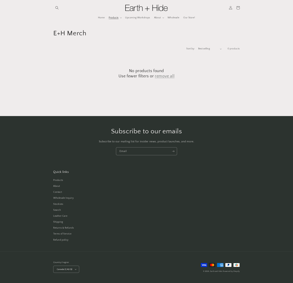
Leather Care (60, 216)
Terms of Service (62, 233)
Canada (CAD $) (64, 269)
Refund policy (61, 240)
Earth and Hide (216, 271)
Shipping (58, 222)
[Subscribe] (173, 151)
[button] (57, 8)
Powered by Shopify (231, 271)
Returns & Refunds (63, 228)
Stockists (58, 204)
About (56, 186)
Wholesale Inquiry (63, 198)
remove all (164, 76)
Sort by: (190, 48)
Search (57, 210)
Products (58, 180)
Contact (57, 192)
